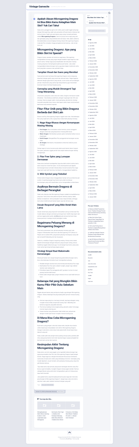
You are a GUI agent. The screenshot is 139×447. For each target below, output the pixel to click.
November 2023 (93, 142)
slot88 (89, 255)
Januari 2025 (92, 100)
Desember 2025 (93, 67)
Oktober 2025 (93, 73)
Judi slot (90, 281)
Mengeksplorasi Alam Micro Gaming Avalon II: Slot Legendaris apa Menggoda (43, 415)
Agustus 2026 (93, 42)
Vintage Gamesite (39, 6)
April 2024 (92, 127)
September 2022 (93, 184)
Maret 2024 (92, 130)
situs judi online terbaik (47, 385)
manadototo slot (92, 266)
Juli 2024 (91, 118)
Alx (78, 439)
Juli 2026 (91, 45)
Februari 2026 (93, 61)
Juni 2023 (92, 157)
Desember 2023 (93, 139)
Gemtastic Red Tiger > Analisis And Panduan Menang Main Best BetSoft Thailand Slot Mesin (58, 415)
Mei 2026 (91, 51)
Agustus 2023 (93, 151)
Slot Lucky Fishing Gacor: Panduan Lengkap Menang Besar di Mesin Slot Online (97, 227)
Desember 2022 (93, 175)
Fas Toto (90, 272)
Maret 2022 (92, 191)
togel (89, 278)
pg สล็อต (90, 269)
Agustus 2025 (93, 79)
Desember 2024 (93, 103)
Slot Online (60, 391)
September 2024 (93, 112)
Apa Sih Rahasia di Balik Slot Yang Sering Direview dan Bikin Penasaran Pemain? (96, 241)
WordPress (69, 439)
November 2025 (93, 70)
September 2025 (93, 76)
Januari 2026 (92, 64)
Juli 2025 (91, 82)
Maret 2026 (92, 58)
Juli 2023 (91, 154)
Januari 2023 (92, 172)
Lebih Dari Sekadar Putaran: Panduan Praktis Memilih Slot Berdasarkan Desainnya (96, 234)
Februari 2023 (93, 169)
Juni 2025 (92, 85)
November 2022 (93, 178)
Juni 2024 (92, 121)
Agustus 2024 (93, 115)
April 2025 (92, 91)
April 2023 (92, 163)
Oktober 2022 (93, 181)
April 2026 (92, 55)
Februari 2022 (93, 194)
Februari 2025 (93, 97)
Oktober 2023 (93, 145)
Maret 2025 (92, 94)
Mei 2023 (91, 160)
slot (89, 260)
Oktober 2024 (93, 109)
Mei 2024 (91, 124)
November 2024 (93, 106)
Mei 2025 (91, 88)
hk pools (90, 258)
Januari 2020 (92, 197)
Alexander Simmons (51, 391)
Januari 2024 (92, 136)
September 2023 (93, 148)
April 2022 (92, 188)
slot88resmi (57, 216)
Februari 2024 (93, 133)
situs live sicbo (92, 263)
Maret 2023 (92, 166)
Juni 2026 (92, 48)
